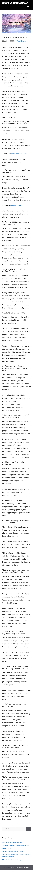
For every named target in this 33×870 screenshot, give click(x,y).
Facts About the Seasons (20, 154)
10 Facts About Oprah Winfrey (11, 860)
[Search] (28, 829)
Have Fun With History (15, 2)
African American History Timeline (12, 842)
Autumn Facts (16, 205)
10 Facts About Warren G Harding (12, 851)
